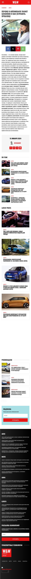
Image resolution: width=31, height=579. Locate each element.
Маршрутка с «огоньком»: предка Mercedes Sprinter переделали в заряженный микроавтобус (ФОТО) (18, 200)
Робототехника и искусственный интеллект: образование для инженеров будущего (13, 517)
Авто (10, 8)
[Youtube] (20, 148)
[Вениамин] (12, 143)
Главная (4, 8)
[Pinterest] (18, 48)
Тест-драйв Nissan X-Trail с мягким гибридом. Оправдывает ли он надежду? (19, 369)
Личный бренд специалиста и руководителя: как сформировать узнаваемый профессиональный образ (14, 509)
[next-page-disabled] (5, 401)
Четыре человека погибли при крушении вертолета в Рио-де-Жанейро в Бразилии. (15, 493)
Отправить (15, 420)
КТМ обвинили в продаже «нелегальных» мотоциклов (15, 469)
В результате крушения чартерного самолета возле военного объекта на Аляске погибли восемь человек (15, 481)
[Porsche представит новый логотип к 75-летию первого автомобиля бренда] (6, 392)
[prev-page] (3, 401)
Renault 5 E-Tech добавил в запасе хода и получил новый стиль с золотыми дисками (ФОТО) (19, 182)
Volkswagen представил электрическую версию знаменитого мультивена (18, 381)
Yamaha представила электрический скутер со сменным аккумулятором (14, 466)
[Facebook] (8, 48)
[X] (13, 48)
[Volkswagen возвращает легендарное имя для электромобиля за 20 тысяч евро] (6, 190)
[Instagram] (14, 148)
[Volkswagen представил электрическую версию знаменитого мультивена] (6, 380)
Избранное (14, 365)
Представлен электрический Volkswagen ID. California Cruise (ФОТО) (20, 173)
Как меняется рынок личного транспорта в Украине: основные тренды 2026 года (15, 463)
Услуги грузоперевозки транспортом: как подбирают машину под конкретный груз (15, 520)
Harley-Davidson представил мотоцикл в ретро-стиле (15, 460)
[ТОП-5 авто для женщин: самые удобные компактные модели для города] (6, 163)
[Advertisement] (15, 339)
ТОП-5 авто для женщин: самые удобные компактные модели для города (19, 164)
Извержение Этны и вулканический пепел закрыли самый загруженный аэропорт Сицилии (15, 486)
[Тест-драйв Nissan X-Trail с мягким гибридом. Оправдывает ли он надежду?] (6, 368)
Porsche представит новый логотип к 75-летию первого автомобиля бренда (18, 393)
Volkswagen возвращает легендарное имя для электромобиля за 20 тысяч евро (18, 191)
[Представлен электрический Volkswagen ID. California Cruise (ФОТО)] (6, 172)
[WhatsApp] (23, 48)
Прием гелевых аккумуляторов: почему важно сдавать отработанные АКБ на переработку (14, 513)
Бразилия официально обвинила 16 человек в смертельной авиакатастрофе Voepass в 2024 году (14, 496)
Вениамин (17, 143)
